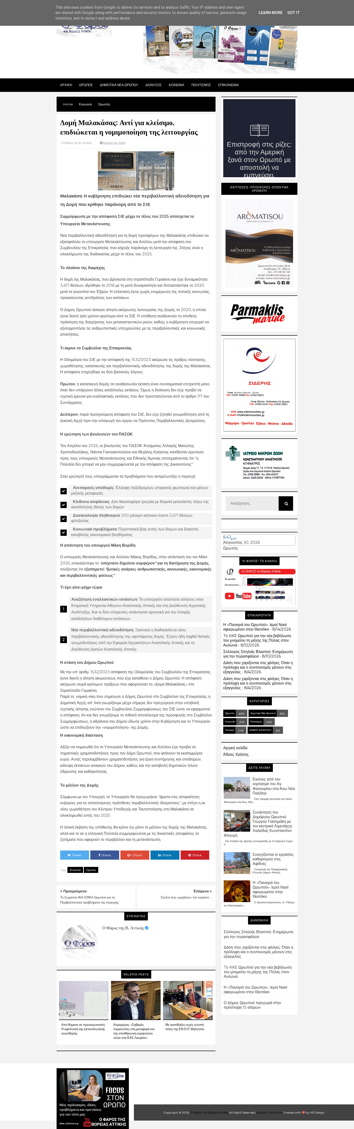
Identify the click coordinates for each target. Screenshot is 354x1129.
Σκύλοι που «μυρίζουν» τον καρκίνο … (186, 897)
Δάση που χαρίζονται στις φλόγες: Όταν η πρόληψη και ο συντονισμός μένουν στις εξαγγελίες (258, 667)
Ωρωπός (91, 870)
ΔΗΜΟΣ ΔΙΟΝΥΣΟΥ (260, 730)
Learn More (270, 12)
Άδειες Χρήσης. (236, 754)
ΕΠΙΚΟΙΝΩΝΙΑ (228, 85)
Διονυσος (153, 85)
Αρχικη (66, 85)
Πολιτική (229, 730)
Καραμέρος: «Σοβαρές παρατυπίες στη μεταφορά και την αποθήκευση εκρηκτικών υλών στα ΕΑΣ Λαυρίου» (134, 1031)
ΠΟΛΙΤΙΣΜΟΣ (201, 85)
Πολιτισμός (256, 721)
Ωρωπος (86, 85)
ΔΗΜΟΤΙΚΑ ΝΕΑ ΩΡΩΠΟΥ (119, 85)
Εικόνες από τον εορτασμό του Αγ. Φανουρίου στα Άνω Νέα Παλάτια (274, 786)
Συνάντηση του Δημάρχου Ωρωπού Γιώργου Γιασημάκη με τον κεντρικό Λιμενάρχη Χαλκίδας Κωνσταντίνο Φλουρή (258, 824)
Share (106, 855)
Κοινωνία (75, 870)
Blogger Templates (269, 1112)
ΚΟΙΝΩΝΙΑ (176, 85)
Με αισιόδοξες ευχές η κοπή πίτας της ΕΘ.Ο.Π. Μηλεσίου (184, 1027)
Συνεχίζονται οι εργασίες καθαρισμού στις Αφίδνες (273, 859)
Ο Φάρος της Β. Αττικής (123, 928)
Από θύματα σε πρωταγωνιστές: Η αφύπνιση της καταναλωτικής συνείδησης (83, 1029)
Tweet (77, 855)
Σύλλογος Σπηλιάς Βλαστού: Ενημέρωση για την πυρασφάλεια (258, 654)
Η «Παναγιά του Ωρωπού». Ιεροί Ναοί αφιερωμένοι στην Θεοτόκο (255, 627)
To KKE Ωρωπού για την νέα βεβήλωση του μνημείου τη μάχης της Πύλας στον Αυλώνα (257, 640)
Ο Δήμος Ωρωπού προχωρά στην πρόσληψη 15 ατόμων (252, 1005)
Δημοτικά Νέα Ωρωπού (262, 713)
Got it (293, 12)
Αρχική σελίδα (235, 748)
